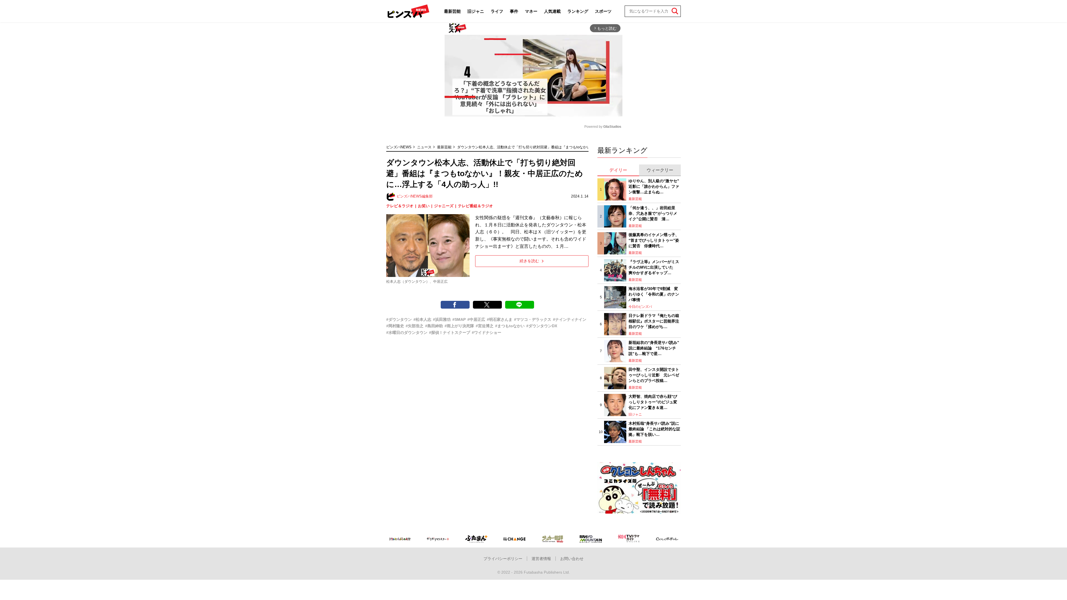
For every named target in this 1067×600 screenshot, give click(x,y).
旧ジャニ (475, 11)
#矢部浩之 (414, 326)
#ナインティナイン (569, 319)
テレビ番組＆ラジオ (475, 206)
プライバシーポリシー (502, 558)
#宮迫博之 (484, 326)
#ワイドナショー (486, 332)
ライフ (497, 11)
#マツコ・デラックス (532, 319)
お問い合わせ (572, 558)
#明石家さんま (499, 319)
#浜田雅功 (442, 319)
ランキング (577, 11)
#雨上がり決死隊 (459, 326)
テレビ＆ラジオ (399, 206)
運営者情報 (541, 558)
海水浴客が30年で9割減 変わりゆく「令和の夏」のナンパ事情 (654, 294)
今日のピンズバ (640, 306)
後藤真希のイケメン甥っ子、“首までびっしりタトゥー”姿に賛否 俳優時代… (654, 240)
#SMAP (459, 319)
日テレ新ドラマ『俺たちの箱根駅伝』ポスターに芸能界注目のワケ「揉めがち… (654, 321)
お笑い (424, 206)
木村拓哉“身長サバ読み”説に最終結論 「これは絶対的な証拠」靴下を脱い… (654, 428)
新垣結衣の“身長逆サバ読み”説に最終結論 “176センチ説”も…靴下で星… (654, 348)
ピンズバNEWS (399, 147)
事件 (514, 11)
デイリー (618, 170)
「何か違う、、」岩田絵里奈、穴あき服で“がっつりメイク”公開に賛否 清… (653, 213)
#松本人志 (422, 319)
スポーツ (603, 11)
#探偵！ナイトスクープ (449, 332)
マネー (531, 11)
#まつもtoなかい (510, 326)
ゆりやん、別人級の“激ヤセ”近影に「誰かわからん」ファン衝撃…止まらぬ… (654, 186)
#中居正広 (476, 319)
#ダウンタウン (399, 319)
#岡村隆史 (395, 326)
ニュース (424, 147)
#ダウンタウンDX (541, 326)
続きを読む (529, 261)
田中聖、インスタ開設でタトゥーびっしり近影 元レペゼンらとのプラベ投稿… (654, 374)
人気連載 (552, 11)
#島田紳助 (434, 326)
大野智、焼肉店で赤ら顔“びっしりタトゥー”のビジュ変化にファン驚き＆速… (653, 401)
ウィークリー (660, 170)
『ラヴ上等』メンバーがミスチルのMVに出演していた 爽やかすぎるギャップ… (654, 267)
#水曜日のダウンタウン (406, 332)
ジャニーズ (443, 206)
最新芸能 (452, 11)
